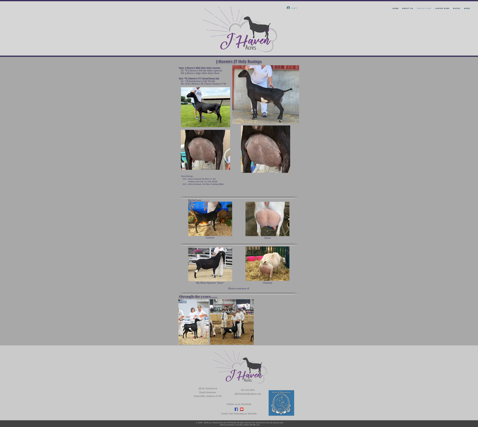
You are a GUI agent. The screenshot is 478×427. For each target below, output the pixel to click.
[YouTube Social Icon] (241, 409)
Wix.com (256, 425)
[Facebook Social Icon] (236, 409)
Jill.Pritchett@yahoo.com (248, 394)
